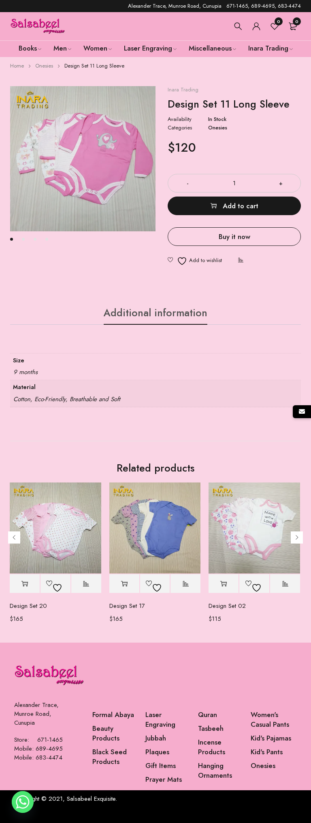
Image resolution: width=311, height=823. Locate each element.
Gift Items (160, 765)
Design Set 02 (227, 605)
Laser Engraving (160, 719)
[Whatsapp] (23, 802)
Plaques (157, 752)
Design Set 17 (127, 605)
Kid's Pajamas (271, 738)
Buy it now (234, 236)
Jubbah (155, 738)
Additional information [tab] (155, 312)
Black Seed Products (109, 756)
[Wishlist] (195, 261)
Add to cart (240, 206)
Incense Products (211, 747)
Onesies (44, 66)
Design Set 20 (28, 605)
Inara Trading (183, 89)
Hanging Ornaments (215, 770)
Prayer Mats (163, 779)
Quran (207, 714)
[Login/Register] (256, 26)
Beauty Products (105, 733)
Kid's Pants (267, 752)
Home (17, 66)
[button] (25, 583)
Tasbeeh (211, 728)
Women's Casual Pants (270, 719)
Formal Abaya (113, 714)
